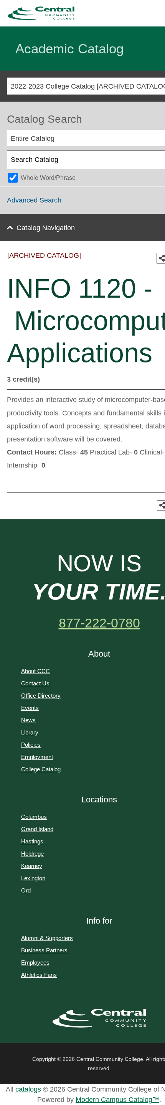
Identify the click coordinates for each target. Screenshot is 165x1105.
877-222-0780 (99, 622)
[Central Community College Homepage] (99, 1018)
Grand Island (37, 829)
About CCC (35, 671)
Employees (35, 962)
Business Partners (44, 950)
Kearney (31, 866)
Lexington (33, 878)
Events (30, 708)
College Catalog (41, 769)
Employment (37, 757)
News (28, 720)
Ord (26, 890)
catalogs (28, 1089)
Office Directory (41, 695)
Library (29, 732)
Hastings (32, 841)
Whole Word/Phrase (48, 177)
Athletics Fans (39, 975)
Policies (31, 744)
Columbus (34, 817)
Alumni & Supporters (47, 938)
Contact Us (35, 683)
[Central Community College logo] (41, 13)
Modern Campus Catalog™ (117, 1099)
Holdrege (32, 853)
